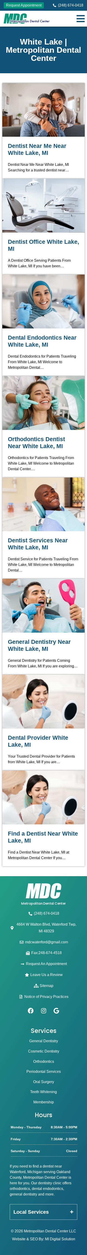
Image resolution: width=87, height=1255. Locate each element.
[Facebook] (31, 1010)
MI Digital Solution (60, 1239)
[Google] (56, 1010)
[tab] (43, 1212)
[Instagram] (43, 1010)
